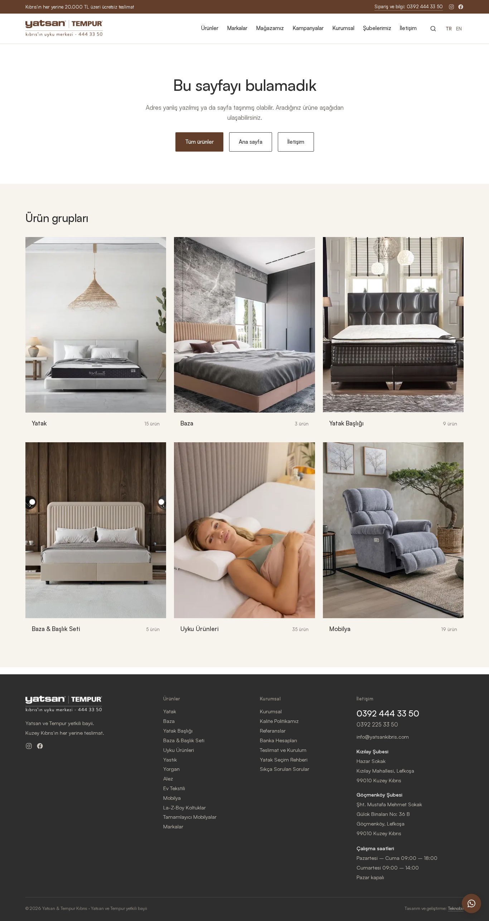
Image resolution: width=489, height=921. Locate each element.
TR (449, 28)
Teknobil (456, 908)
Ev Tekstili (174, 788)
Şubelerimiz (377, 28)
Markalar (237, 28)
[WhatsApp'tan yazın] (471, 903)
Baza (169, 721)
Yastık (170, 759)
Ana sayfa (250, 141)
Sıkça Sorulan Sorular (284, 768)
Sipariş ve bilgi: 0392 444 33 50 (408, 6)
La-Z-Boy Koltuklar (184, 807)
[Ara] (433, 28)
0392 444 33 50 (388, 713)
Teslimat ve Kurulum (283, 750)
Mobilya (172, 797)
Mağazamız (270, 28)
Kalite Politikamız (279, 721)
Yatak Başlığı (178, 730)
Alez (168, 778)
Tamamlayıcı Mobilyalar (190, 816)
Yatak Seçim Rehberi (284, 759)
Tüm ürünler (199, 141)
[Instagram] (451, 7)
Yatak (169, 711)
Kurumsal (343, 28)
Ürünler (209, 28)
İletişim (408, 28)
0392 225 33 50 (377, 724)
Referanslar (273, 730)
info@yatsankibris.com (383, 736)
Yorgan (171, 768)
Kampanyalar (308, 28)
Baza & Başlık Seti (183, 740)
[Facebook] (461, 7)
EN (459, 28)
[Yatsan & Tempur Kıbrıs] (64, 28)
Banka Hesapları (278, 740)
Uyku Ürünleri (178, 750)
